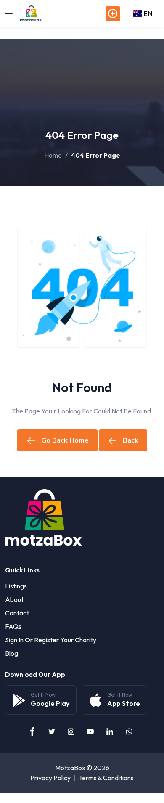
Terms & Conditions (106, 778)
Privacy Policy (50, 778)
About (14, 599)
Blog (11, 653)
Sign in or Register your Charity (50, 640)
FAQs (13, 626)
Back (130, 440)
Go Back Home (65, 440)
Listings (16, 586)
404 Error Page (95, 155)
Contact (17, 613)
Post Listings (113, 13)
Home (53, 155)
